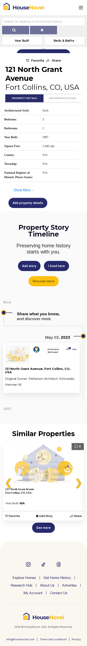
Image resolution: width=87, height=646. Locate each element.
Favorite (37, 60)
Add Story (46, 516)
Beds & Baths (64, 41)
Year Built (22, 41)
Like (73, 349)
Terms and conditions (53, 639)
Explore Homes (24, 578)
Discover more (43, 281)
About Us (47, 585)
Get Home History (57, 578)
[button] (53, 60)
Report (73, 389)
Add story (29, 266)
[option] (43, 482)
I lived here (56, 266)
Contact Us (58, 593)
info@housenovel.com (20, 639)
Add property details (28, 203)
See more (43, 527)
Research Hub (21, 585)
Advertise (69, 585)
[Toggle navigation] (81, 7)
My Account (32, 593)
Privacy (76, 639)
